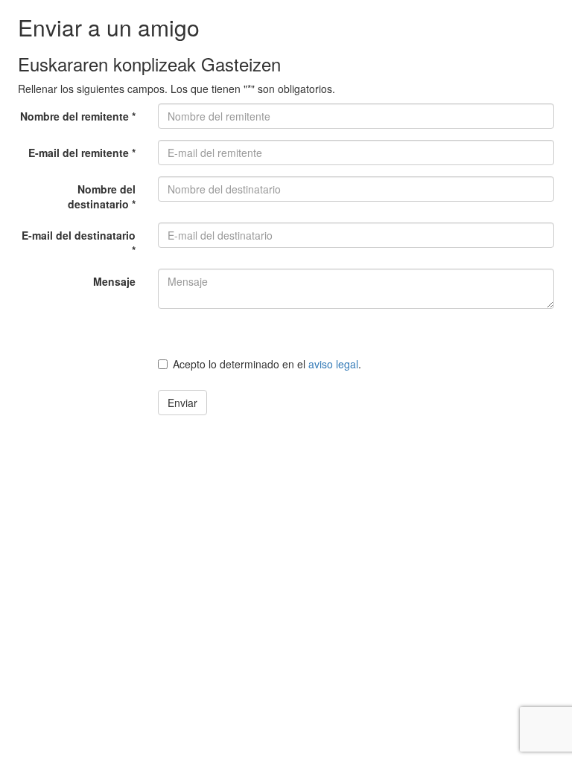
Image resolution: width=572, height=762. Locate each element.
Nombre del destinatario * (102, 196)
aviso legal (333, 363)
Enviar (182, 402)
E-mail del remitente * (82, 152)
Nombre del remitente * (78, 116)
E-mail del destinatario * (79, 242)
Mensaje (114, 281)
